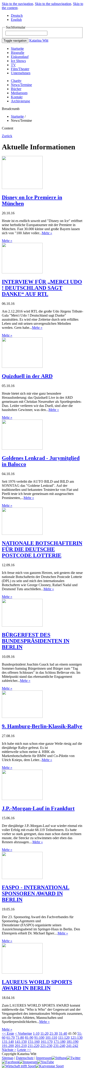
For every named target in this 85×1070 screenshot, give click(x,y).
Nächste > (9, 1050)
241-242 (72, 1046)
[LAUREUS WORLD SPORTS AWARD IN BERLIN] (22, 972)
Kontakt (16, 97)
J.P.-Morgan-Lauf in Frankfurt (38, 808)
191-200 (8, 1046)
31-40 (63, 1033)
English (16, 19)
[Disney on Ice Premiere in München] (22, 188)
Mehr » (47, 233)
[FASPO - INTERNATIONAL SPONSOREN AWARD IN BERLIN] (22, 878)
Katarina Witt (38, 40)
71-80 (20, 1037)
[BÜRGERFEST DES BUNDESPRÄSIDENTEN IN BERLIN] (22, 625)
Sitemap (7, 1058)
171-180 (59, 1042)
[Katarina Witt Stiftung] (59, 1058)
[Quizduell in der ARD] (22, 366)
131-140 (8, 1042)
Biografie (17, 53)
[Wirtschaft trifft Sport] (19, 1066)
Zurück (7, 136)
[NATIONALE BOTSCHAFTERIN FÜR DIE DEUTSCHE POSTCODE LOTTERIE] (22, 533)
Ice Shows (18, 61)
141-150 (21, 1042)
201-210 (21, 1046)
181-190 (72, 1042)
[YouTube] (45, 1062)
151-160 (34, 1042)
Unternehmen (20, 73)
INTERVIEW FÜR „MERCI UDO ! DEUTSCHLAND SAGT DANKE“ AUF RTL (42, 288)
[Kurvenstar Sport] (50, 1066)
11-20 (44, 1033)
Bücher (16, 89)
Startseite (17, 48)
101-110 (51, 1037)
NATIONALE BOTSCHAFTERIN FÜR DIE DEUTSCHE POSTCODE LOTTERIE (42, 549)
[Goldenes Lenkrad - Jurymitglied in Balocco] (22, 448)
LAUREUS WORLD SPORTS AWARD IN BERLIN (37, 985)
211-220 (33, 1046)
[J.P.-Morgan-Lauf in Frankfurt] (22, 799)
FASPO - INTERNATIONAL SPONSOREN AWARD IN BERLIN (35, 893)
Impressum (44, 1058)
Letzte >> (24, 1050)
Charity (16, 81)
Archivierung (20, 101)
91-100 (39, 1037)
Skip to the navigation (17, 4)
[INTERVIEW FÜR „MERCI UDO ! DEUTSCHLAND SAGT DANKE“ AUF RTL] (22, 272)
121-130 (76, 1037)
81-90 (29, 1037)
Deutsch (17, 15)
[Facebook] (10, 1062)
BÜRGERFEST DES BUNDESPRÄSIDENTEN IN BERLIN (35, 641)
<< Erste (8, 1033)
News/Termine (21, 85)
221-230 (46, 1046)
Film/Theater (20, 69)
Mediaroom (19, 93)
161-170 (47, 1042)
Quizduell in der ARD (27, 376)
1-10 (36, 1033)
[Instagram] (28, 1062)
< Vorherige (23, 1033)
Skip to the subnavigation (53, 4)
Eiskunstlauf (20, 57)
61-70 (10, 1037)
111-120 (64, 1037)
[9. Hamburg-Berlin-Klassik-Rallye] (22, 717)
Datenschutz (25, 1058)
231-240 (59, 1046)
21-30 (53, 1033)
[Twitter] (73, 1058)
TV (13, 65)
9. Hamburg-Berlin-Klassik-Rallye (42, 726)
